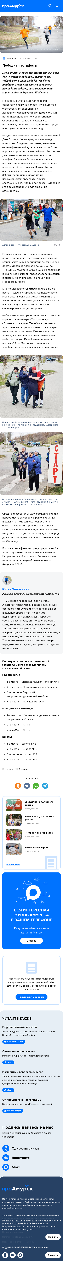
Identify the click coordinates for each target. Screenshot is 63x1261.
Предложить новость (31, 997)
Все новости (13, 864)
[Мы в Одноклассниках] (5, 1255)
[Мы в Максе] (20, 1255)
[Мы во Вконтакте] (13, 1255)
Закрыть (53, 1255)
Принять (53, 1236)
